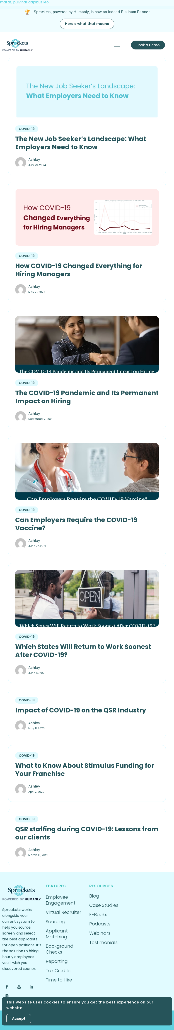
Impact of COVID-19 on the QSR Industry (80, 710)
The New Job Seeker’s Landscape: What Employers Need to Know (80, 143)
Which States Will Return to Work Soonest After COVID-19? (83, 651)
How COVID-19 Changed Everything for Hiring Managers (78, 270)
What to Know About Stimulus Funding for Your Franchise (84, 770)
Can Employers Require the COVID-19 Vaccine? (76, 524)
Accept (18, 1018)
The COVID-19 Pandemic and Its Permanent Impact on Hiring (87, 397)
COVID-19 (27, 129)
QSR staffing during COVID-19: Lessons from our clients (86, 833)
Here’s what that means (87, 23)
